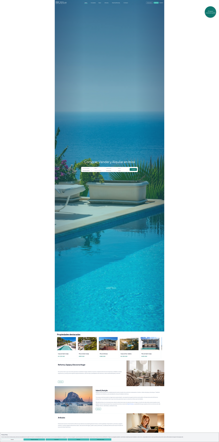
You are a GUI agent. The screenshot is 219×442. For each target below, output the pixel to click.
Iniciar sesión (149, 2)
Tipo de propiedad (86, 168)
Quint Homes (130, 404)
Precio (119, 168)
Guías (99, 2)
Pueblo (95, 168)
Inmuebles (93, 2)
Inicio (86, 2)
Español (161, 2)
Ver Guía (60, 381)
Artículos (106, 2)
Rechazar (78, 439)
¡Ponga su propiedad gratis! (210, 12)
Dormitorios (108, 168)
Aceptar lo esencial (34, 439)
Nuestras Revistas (116, 2)
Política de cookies (100, 439)
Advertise (156, 2)
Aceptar (12, 439)
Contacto (126, 2)
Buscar (134, 169)
